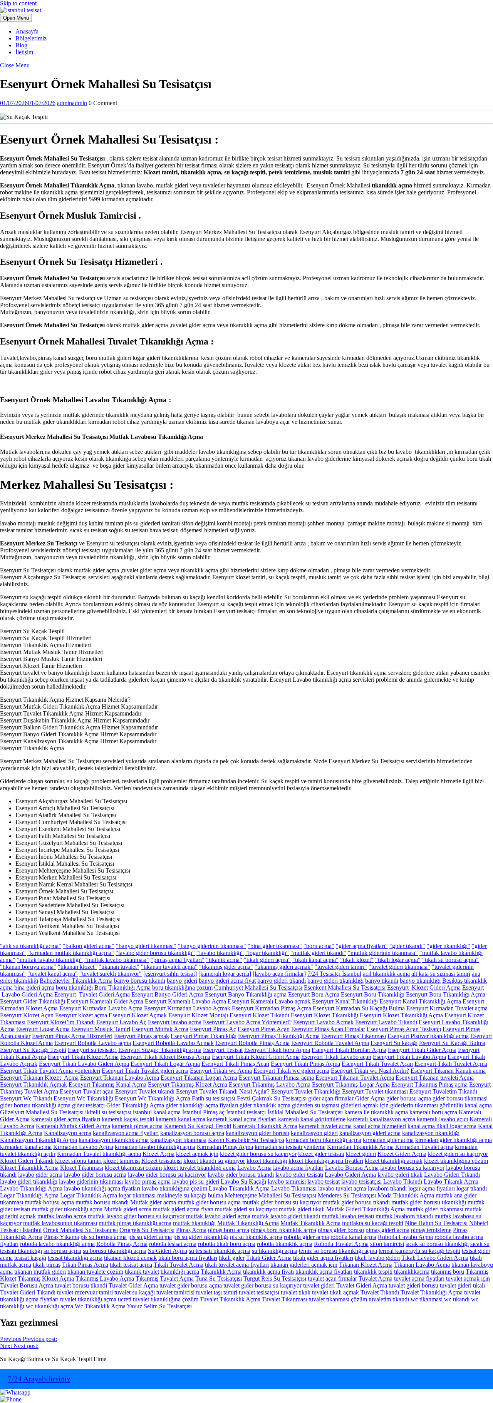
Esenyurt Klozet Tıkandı (259, 1015)
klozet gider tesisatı (321, 1153)
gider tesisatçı (88, 1105)
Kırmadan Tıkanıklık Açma (360, 1147)
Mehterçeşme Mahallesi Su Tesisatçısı (270, 1195)
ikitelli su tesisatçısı (108, 1112)
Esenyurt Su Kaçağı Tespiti (33, 1050)
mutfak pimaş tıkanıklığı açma (135, 1223)
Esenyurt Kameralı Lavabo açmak (269, 1001)
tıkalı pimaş (46, 1264)
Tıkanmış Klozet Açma (46, 1278)
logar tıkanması (137, 1195)
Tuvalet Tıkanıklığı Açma (432, 1292)
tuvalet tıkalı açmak (335, 1292)
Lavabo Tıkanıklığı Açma (31, 1188)
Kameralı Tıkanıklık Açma (265, 1126)
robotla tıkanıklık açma (284, 1244)
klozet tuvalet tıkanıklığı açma (199, 1167)
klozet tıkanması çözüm (133, 1167)
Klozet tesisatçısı (161, 1160)
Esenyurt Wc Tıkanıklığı (83, 1098)
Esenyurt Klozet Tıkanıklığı (324, 1015)
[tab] (16, 18)
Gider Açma (370, 1098)
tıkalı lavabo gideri (377, 1257)
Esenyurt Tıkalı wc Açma (221, 1070)
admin (72, 103)
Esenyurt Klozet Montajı (198, 1015)
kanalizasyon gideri (314, 1133)
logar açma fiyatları (431, 1188)
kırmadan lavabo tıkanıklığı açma (155, 1147)
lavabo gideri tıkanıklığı (28, 1181)
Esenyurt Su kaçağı (394, 1043)
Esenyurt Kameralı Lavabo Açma (185, 1001)
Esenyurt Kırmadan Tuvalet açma (447, 1008)
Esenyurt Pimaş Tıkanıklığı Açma (279, 1036)
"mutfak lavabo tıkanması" (116, 960)
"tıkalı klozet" (357, 960)
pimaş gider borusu (341, 1230)
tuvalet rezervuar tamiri (85, 1292)
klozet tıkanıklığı (266, 1160)
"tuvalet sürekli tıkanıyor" (110, 973)
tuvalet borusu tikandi (81, 1285)
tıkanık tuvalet (142, 1271)
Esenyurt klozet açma (81, 1015)
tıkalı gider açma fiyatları (323, 1257)
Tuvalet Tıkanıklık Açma (230, 1299)
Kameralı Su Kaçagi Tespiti (197, 1126)
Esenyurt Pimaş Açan (264, 1029)
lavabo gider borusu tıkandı (241, 1174)
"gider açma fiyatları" (362, 946)
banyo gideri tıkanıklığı (335, 980)
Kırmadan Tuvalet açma (424, 1147)
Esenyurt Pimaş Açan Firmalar (328, 1029)
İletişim (24, 52)
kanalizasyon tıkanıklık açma (114, 1140)
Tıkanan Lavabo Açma (422, 1264)
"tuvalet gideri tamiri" (341, 966)
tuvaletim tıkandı (389, 1299)
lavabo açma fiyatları (298, 1167)
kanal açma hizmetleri (379, 1126)
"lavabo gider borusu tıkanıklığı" (155, 953)
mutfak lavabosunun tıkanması (60, 1223)
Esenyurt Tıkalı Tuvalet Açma (450, 1063)
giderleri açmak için (365, 1105)
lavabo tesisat (323, 1181)
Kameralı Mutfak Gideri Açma (73, 1126)
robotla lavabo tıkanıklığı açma (57, 1244)
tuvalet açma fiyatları (419, 1278)
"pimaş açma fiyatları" (178, 960)
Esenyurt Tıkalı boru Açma (277, 1050)
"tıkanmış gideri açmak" (284, 966)
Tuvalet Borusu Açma (26, 1285)
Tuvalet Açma (375, 1278)
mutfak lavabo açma (61, 1216)
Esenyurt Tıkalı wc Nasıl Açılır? (370, 1070)
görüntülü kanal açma (465, 1105)
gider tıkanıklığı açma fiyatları (202, 1105)
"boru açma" (319, 946)
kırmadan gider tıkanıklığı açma (453, 1140)
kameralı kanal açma (180, 1119)
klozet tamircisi (121, 1160)
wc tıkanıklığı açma (49, 1306)
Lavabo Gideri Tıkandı (452, 1174)
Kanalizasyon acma (67, 1133)
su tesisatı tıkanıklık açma (219, 1250)
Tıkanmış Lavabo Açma (104, 1278)
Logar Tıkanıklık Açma (88, 1195)
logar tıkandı (471, 1188)
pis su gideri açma (150, 1237)
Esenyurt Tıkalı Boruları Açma (349, 1050)
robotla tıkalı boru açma (226, 1244)
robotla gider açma (306, 1237)
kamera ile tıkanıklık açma (376, 1112)
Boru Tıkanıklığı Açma (122, 987)
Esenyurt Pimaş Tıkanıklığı (203, 1036)
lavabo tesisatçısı (361, 1181)
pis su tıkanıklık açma (256, 1237)
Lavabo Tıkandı (402, 1181)
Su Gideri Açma (167, 1250)
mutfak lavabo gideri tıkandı (286, 1216)
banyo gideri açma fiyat (227, 980)
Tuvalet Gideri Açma (361, 1285)
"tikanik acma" (224, 960)
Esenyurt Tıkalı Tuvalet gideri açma (145, 1070)
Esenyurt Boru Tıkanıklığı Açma (445, 994)
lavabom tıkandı (387, 1188)
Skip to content (18, 3)
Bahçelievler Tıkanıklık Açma (76, 980)
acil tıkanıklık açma (386, 973)
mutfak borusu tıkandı (102, 1202)
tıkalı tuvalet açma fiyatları (237, 1264)
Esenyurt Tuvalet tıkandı (144, 1091)
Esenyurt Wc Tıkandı (26, 1098)
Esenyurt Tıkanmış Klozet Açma (187, 1084)
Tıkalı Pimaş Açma (85, 1264)
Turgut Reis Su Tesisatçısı (274, 1278)
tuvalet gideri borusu (413, 1285)
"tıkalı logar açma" (398, 960)
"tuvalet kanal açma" (52, 973)
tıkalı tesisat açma (131, 1264)
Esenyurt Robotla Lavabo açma (92, 1043)
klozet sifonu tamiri (78, 1160)
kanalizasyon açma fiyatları (126, 1133)
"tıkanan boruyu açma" (28, 966)
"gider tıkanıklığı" (448, 946)
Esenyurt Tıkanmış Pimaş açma (429, 1084)
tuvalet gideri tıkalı (462, 1285)
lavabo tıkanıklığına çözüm (174, 1188)
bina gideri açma (34, 987)
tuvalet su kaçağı (134, 1292)
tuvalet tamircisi (175, 1292)
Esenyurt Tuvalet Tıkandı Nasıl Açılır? (223, 1091)
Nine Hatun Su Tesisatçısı (436, 1223)
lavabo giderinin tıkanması (91, 1181)
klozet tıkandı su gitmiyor (214, 1160)
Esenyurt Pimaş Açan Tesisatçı (404, 1029)
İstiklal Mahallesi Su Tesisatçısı (305, 1112)
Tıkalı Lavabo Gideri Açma (434, 1257)
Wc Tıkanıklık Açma (100, 1306)
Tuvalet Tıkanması (284, 1299)
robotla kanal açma (353, 1237)
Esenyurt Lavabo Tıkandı (386, 1022)
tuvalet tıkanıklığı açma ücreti (95, 1299)
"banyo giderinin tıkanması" (212, 946)
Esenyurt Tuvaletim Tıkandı (443, 1091)
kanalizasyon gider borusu (257, 1133)
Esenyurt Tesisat (223, 1050)
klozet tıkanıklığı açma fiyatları (325, 1160)
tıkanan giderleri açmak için (303, 1264)
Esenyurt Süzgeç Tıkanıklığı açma (159, 1050)
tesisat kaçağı (30, 1257)
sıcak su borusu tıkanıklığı (437, 1244)
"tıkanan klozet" (77, 966)
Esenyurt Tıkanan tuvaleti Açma (435, 1077)
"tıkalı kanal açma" (315, 960)
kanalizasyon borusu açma (192, 1133)
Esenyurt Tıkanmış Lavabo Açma (269, 1084)
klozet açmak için (197, 1153)
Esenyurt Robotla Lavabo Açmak (173, 1043)
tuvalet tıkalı (295, 1292)
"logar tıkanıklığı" (267, 953)
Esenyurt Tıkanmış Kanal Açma (107, 1084)
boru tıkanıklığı (74, 987)
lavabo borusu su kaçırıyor (412, 1167)
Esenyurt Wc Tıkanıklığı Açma (152, 1098)
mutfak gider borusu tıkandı (356, 1202)
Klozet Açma (158, 1153)
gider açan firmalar (331, 1098)
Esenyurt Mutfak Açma (160, 1029)
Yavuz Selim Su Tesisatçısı (159, 1306)
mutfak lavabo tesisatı (348, 1216)
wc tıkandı (457, 1299)
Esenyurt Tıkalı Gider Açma (422, 1050)
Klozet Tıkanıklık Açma (29, 1167)
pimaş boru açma (228, 1230)
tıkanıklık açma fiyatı (268, 1271)
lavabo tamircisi (287, 1181)
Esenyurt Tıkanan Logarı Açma (199, 1077)
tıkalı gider (232, 1257)
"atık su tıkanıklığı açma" (30, 946)
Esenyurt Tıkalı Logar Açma (165, 1063)
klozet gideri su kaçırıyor (458, 1153)
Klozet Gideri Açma (401, 1153)
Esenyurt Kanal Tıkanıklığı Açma (420, 1001)
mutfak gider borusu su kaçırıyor (281, 1202)
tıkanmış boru (447, 1271)
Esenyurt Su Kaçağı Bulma (452, 1043)
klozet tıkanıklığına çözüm (456, 1160)
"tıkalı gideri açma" (267, 960)
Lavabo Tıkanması (294, 1188)
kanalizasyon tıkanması (178, 1140)
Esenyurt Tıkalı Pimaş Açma (305, 1063)
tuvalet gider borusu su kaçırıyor (262, 1285)
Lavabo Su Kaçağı (243, 1181)
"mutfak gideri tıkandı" (318, 953)
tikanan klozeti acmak (130, 1257)
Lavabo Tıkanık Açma (451, 1181)
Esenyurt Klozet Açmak (138, 1015)
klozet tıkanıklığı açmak (394, 1160)
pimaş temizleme (431, 1230)
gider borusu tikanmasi (460, 1098)
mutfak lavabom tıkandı (404, 1216)
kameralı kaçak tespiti (128, 1119)
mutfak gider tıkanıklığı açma (67, 1209)
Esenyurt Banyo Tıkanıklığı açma (246, 994)
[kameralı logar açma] (224, 973)
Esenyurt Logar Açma (43, 1029)
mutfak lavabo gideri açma (218, 1216)
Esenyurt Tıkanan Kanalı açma (448, 1070)
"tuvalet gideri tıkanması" (399, 966)
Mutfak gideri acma (127, 1209)
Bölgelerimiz (31, 38)
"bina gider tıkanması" (275, 946)
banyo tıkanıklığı (420, 980)
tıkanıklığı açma (180, 1271)
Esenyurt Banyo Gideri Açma (167, 994)
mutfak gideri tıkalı (302, 1209)
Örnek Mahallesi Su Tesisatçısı (80, 1230)
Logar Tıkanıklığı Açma (29, 1195)
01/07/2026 (27, 103)
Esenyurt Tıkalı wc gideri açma (291, 1070)
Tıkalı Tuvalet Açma (178, 1264)
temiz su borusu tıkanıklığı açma (338, 1250)
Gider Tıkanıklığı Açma (135, 1105)
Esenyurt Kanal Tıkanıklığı (345, 1001)
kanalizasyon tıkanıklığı (430, 1133)
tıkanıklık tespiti (373, 1271)
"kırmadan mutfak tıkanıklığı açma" (70, 953)
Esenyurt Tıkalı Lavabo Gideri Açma (84, 1063)
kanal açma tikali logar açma (441, 1126)
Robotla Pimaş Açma (122, 1244)
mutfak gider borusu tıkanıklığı (428, 1202)
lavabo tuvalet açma (342, 1188)
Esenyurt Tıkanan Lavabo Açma (119, 1077)
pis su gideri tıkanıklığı (200, 1237)
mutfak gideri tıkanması (434, 1209)
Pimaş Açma (191, 1230)
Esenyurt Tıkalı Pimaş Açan (235, 1063)
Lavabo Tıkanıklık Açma (239, 1188)
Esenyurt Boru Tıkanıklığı (372, 994)
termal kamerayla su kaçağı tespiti (419, 1250)
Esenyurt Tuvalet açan (87, 1091)
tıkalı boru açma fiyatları (187, 1257)
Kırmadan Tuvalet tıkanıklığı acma (99, 1153)
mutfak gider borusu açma (209, 1202)
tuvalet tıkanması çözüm (338, 1299)
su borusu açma (62, 1250)
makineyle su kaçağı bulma (190, 1195)
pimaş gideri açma (387, 1230)
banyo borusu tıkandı (139, 980)
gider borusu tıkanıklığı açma (35, 1105)
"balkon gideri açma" (88, 946)
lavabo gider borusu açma (95, 1174)
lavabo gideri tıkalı (400, 1174)
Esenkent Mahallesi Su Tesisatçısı (345, 987)
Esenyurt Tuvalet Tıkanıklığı (305, 1091)
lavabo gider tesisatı (299, 1174)
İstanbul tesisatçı (246, 1112)
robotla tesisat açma (172, 1244)
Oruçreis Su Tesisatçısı (146, 1230)
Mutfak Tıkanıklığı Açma (248, 1223)
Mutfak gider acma (153, 1202)
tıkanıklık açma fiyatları (323, 1271)
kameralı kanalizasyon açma (381, 1119)
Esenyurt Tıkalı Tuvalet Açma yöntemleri (50, 1070)
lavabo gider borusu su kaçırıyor (167, 1174)
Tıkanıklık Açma (221, 1271)
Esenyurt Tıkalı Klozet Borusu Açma (165, 1057)
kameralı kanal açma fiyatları (242, 1119)
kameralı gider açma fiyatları (65, 1119)
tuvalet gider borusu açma (190, 1285)
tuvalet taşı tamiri (216, 1292)
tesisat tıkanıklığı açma (75, 1257)
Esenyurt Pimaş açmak (141, 1036)
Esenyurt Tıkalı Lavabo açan (336, 1057)
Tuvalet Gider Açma (133, 1285)
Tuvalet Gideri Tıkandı (27, 1292)
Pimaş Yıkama (61, 1237)
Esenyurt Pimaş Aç (213, 1029)
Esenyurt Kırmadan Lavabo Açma (101, 1008)
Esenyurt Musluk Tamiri (100, 1029)
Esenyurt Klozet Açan (27, 1015)
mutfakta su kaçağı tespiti (372, 1223)
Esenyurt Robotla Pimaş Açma (252, 1043)
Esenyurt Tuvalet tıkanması (375, 1091)
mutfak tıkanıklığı (194, 1223)
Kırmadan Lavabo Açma (83, 1147)
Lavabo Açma (254, 1167)
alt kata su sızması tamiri (440, 973)
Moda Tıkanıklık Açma (405, 1195)
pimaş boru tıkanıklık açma (283, 1230)
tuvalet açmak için (468, 1278)
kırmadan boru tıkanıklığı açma (323, 1140)
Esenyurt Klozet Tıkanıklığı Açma (401, 1015)
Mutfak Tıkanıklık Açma (310, 1223)
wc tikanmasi (427, 1299)
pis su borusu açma (103, 1237)
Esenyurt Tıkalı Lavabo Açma (409, 1057)
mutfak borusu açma (49, 1202)
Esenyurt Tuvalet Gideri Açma (92, 994)
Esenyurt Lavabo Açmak (323, 1022)
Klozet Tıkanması (81, 1167)
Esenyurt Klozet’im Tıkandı (61, 1022)
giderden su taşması (315, 1105)
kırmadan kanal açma (26, 1147)
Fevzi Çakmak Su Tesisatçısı (272, 1098)
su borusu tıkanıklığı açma (114, 1250)
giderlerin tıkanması (414, 1105)
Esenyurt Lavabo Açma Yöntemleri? (247, 1022)
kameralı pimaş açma (137, 1126)
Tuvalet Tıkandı (380, 1292)
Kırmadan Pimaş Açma (225, 1147)
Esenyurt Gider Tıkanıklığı (32, 1001)
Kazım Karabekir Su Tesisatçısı (246, 1140)
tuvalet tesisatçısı (259, 1292)
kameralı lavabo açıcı (442, 1119)
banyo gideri (182, 980)
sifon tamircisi (387, 1244)
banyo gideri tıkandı (281, 980)
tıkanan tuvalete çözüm (95, 1271)
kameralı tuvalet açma (325, 1126)
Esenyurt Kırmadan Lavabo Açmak (187, 1008)
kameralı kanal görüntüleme (311, 1119)
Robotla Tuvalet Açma (341, 1244)
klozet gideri (361, 1153)
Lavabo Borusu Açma (352, 1167)
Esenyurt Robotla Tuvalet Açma (330, 1043)
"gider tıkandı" (407, 946)
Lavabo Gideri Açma (350, 1174)
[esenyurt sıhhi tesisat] (170, 973)
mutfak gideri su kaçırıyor (246, 1209)
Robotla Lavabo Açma (405, 1237)
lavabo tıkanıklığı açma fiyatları (102, 1188)
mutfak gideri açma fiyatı (183, 1209)
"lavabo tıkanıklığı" (220, 953)
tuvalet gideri (319, 1285)
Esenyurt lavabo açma (174, 1022)
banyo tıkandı (381, 980)
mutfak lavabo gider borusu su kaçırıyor (136, 1216)
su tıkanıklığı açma (274, 1250)
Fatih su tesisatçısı (213, 1098)
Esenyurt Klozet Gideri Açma (424, 987)
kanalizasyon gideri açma (370, 1133)
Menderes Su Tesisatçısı (347, 1195)
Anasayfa (27, 31)
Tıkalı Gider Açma (269, 1257)
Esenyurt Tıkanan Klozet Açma (39, 1077)
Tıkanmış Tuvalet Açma (165, 1278)
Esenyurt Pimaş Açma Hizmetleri (72, 1036)
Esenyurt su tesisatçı (92, 1050)
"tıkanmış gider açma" (226, 966)
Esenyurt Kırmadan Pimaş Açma (271, 1008)
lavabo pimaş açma (147, 1181)
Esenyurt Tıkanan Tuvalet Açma (354, 1077)
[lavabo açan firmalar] (279, 973)
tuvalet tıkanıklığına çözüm (165, 1299)
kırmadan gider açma (388, 1140)
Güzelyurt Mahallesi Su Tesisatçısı (42, 1112)
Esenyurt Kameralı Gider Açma (105, 1001)
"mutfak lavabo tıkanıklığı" (50, 960)
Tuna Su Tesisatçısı (218, 1278)
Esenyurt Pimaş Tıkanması (353, 1036)
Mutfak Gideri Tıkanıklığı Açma (365, 1209)
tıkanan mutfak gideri (40, 1271)
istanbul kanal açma (157, 1112)
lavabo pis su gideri (195, 1181)
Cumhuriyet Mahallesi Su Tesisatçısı (258, 987)
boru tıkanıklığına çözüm (182, 987)
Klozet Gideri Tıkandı (27, 1160)
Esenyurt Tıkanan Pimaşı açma (276, 1077)
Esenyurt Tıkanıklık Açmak (33, 1084)
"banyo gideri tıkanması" (146, 946)
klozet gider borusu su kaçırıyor (258, 1153)
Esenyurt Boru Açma (313, 994)
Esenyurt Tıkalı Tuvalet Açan (377, 1063)
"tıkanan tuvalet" (119, 966)
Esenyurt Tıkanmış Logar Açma (351, 1084)
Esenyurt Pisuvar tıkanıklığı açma (428, 1036)
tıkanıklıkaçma (411, 1271)
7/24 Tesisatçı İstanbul (334, 973)
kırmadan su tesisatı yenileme (290, 1147)
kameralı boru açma (433, 1112)
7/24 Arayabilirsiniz (39, 1379)
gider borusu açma (408, 1098)
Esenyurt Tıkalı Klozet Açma (83, 1057)
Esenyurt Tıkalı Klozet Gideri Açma (256, 1057)
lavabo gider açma (40, 1174)
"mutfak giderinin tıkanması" (383, 953)
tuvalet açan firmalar (332, 1278)
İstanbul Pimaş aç (203, 1112)
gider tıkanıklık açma (265, 1105)
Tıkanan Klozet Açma (365, 1264)
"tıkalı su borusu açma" (450, 960)
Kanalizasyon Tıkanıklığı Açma (38, 1140)
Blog (21, 45)
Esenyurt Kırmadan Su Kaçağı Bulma (359, 1008)
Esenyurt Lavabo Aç (121, 1022)
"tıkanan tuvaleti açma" (169, 966)
